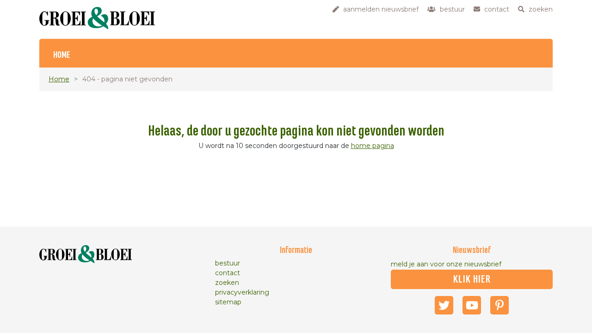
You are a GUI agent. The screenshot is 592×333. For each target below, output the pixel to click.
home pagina (372, 146)
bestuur (227, 263)
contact (227, 273)
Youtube (471, 305)
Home (61, 55)
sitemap (228, 302)
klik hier (472, 279)
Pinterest (499, 305)
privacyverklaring (242, 292)
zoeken (227, 282)
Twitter (444, 305)
